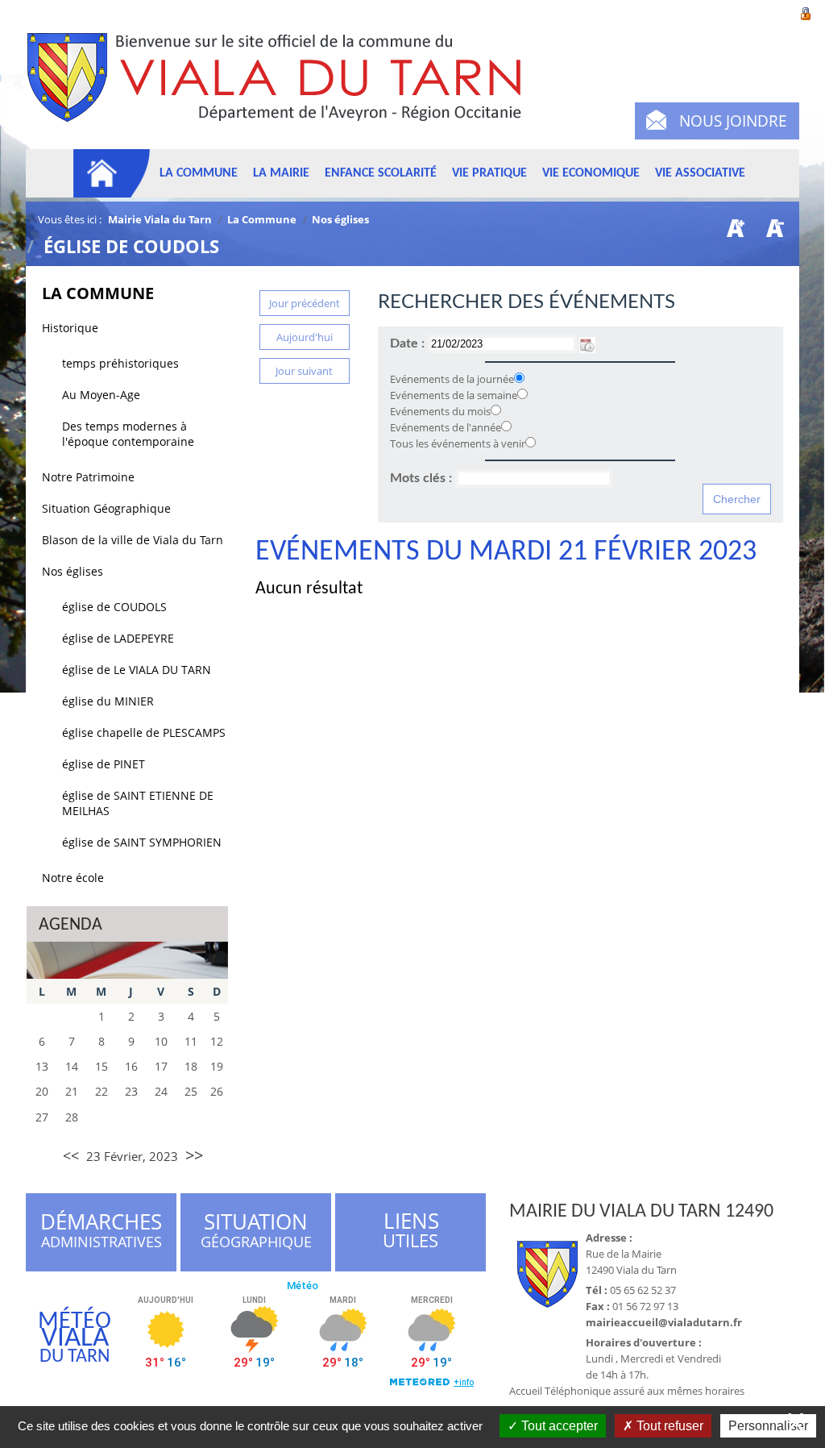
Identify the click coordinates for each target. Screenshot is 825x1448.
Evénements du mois (440, 411)
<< (71, 1155)
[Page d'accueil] (112, 173)
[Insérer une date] (587, 343)
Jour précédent (304, 303)
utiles (411, 1230)
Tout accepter (558, 1426)
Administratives (101, 1232)
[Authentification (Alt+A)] (805, 12)
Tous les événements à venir (457, 443)
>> (194, 1155)
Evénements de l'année (445, 427)
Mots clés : (422, 478)
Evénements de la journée (452, 379)
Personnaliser (768, 1426)
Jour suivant (304, 371)
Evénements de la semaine (453, 395)
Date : (409, 343)
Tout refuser (668, 1426)
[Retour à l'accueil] (281, 86)
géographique (257, 1232)
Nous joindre (733, 120)
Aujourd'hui (304, 337)
